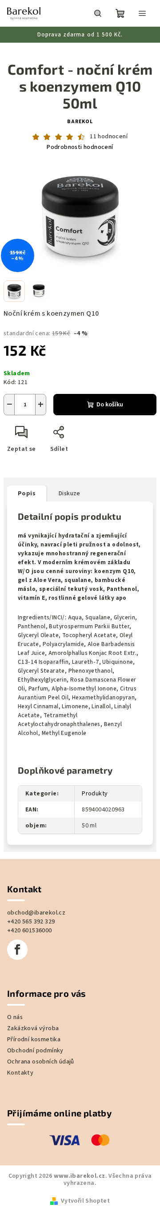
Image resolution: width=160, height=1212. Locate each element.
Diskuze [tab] (69, 488)
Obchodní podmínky (35, 1072)
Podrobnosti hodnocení (77, 147)
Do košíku (106, 399)
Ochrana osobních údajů (40, 1083)
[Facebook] (17, 971)
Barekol (77, 121)
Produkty (91, 815)
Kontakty (20, 1094)
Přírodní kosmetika (33, 1061)
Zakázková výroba (33, 1050)
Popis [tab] (27, 488)
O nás (15, 1039)
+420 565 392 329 (31, 943)
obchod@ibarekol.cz (36, 934)
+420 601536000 (29, 952)
